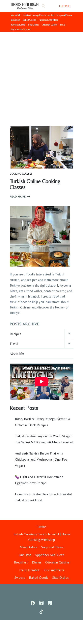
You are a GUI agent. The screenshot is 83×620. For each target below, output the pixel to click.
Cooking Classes (21, 173)
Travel (62, 24)
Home (41, 527)
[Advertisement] (41, 75)
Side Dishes (33, 24)
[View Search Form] (43, 6)
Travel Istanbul (29, 570)
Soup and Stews (64, 15)
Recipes (15, 334)
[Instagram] (41, 603)
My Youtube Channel (20, 29)
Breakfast (15, 19)
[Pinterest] (50, 603)
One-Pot (25, 555)
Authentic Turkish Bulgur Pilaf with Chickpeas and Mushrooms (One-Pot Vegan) (41, 459)
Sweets (19, 577)
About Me (16, 15)
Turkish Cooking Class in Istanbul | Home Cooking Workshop (41, 537)
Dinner (36, 562)
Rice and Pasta (53, 570)
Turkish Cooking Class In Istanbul (38, 15)
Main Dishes (28, 547)
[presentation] (41, 147)
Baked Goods (29, 19)
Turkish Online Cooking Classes (35, 184)
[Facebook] (33, 603)
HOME (64, 6)
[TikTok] (41, 611)
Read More (20, 196)
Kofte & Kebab (18, 24)
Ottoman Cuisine (49, 24)
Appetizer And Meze (48, 19)
